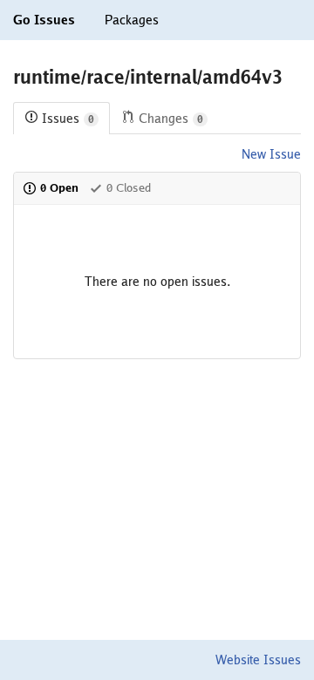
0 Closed (128, 187)
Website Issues (258, 660)
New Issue (271, 154)
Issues (68, 119)
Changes (171, 119)
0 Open (59, 187)
